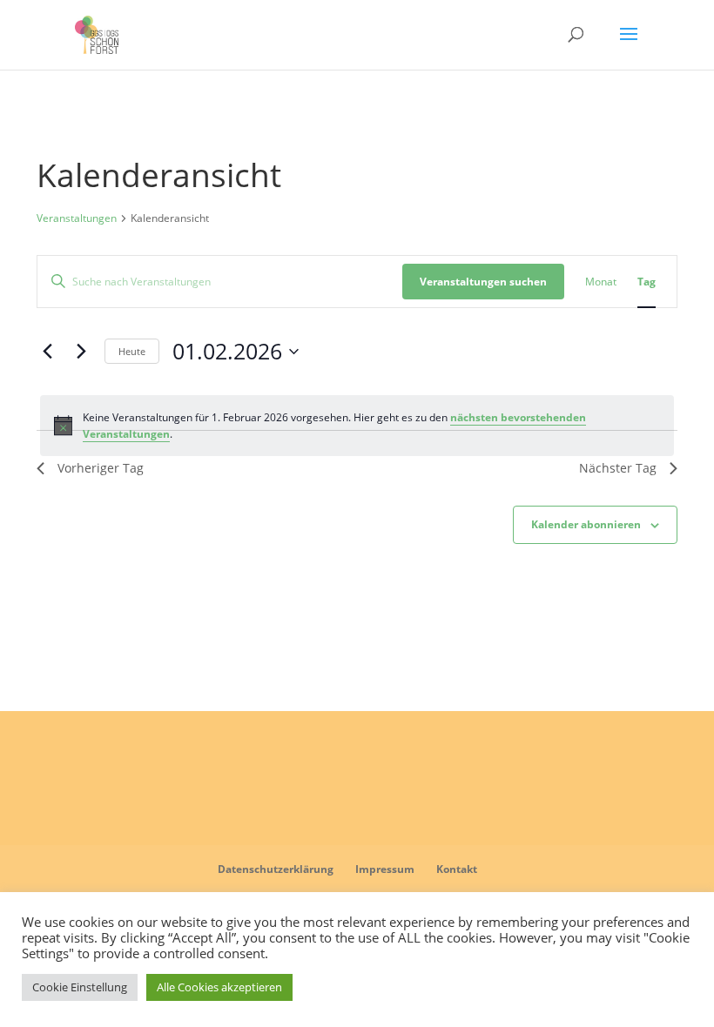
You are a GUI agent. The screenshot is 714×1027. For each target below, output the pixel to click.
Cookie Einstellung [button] (79, 987)
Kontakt (456, 869)
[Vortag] (47, 351)
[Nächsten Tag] (81, 351)
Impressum (384, 869)
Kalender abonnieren (586, 524)
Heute (131, 351)
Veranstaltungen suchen (483, 281)
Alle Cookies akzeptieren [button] (219, 987)
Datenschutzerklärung (275, 869)
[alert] (357, 426)
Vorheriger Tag (100, 468)
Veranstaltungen (77, 218)
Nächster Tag (618, 468)
